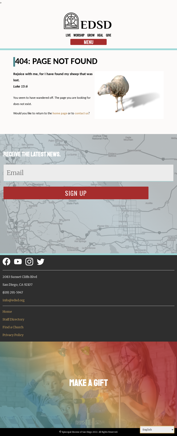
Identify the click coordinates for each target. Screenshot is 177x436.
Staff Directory (13, 319)
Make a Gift (88, 383)
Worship (79, 35)
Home (7, 312)
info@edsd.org (14, 300)
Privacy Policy (13, 335)
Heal (100, 35)
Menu (88, 42)
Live (68, 35)
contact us (81, 113)
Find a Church (13, 327)
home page (60, 113)
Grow (91, 35)
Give (108, 35)
